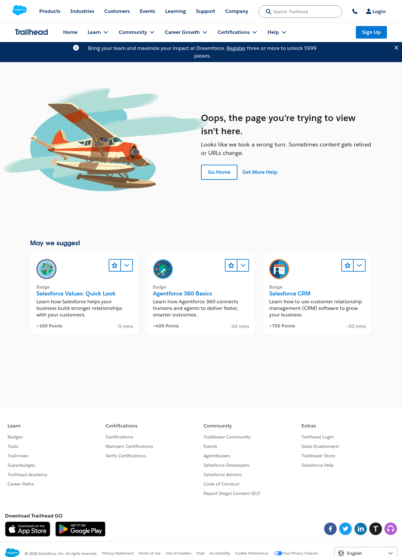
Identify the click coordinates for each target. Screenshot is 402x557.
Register (236, 48)
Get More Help (259, 172)
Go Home (219, 172)
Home (70, 32)
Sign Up (371, 32)
